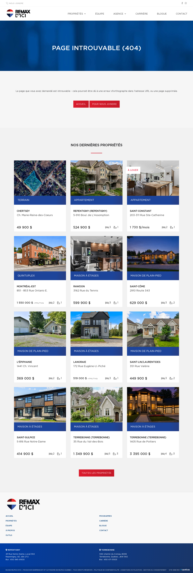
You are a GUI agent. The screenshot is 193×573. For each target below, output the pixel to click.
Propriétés (75, 14)
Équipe (99, 14)
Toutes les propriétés (96, 473)
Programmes (105, 516)
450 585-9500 (17, 560)
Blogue (162, 14)
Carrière (141, 14)
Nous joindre (16, 3)
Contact (181, 14)
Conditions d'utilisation (131, 570)
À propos (10, 530)
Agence (118, 14)
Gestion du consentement (154, 570)
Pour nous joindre (104, 104)
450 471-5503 (110, 560)
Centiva (185, 570)
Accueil (81, 104)
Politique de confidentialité (106, 570)
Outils (9, 535)
